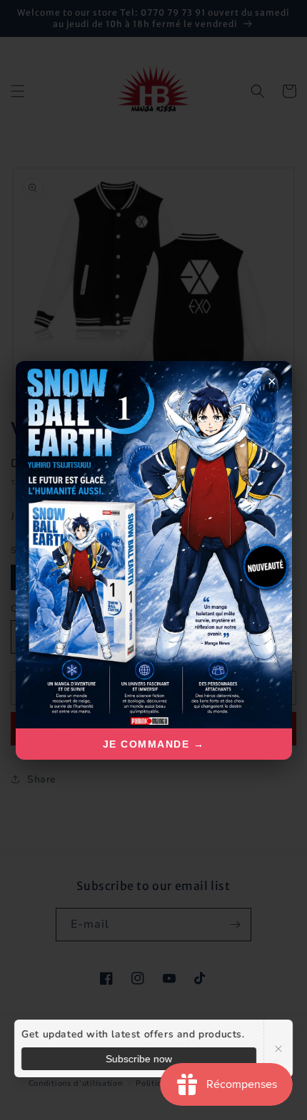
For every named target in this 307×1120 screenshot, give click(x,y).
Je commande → (154, 744)
